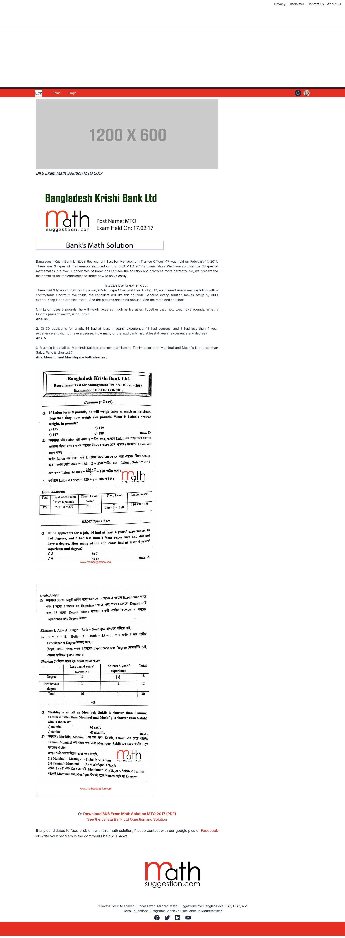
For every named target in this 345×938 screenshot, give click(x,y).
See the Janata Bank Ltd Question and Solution (127, 819)
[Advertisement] (172, 57)
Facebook (209, 830)
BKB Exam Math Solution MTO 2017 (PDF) (139, 813)
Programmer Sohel (175, 928)
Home (56, 93)
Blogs (72, 93)
